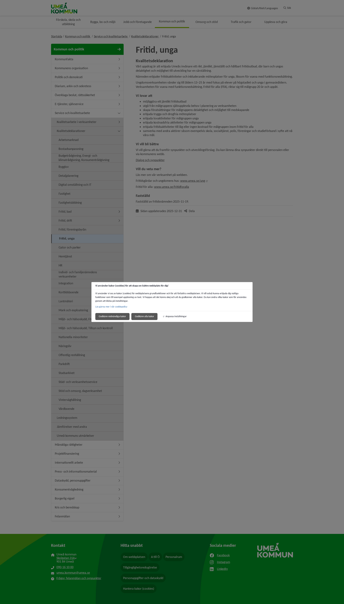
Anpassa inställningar (176, 316)
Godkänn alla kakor (144, 316)
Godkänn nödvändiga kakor (112, 316)
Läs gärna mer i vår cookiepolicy (111, 306)
